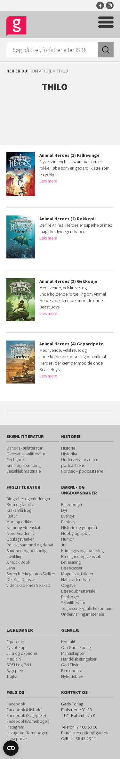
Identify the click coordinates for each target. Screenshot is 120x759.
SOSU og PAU (18, 665)
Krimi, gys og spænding (82, 550)
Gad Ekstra (71, 665)
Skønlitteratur (73, 602)
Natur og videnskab (24, 527)
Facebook (100, 5)
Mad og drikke (19, 522)
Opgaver (69, 585)
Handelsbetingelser (78, 659)
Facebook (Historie (23, 710)
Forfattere (40, 71)
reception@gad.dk (91, 733)
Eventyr (67, 516)
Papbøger (70, 597)
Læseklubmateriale (23, 471)
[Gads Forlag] (16, 26)
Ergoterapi (15, 642)
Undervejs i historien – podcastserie (81, 462)
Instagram (110, 5)
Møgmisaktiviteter (77, 574)
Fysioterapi (16, 647)
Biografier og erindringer (28, 499)
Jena (10, 568)
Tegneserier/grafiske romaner (87, 608)
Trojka (11, 676)
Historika (69, 454)
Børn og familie (20, 504)
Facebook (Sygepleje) (26, 715)
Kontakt (68, 642)
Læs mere (48, 181)
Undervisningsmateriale (82, 614)
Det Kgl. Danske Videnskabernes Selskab (28, 582)
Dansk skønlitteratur (24, 448)
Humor (67, 539)
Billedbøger (71, 504)
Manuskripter (72, 653)
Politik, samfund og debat (29, 545)
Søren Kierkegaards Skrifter (30, 574)
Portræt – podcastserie (82, 471)
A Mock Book (18, 562)
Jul (63, 545)
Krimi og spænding (23, 465)
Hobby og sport (75, 533)
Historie (68, 448)
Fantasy (68, 522)
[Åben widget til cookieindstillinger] (11, 748)
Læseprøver (17, 738)
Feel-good (15, 459)
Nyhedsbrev (72, 676)
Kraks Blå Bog (18, 510)
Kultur (11, 516)
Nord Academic (20, 533)
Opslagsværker (20, 539)
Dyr (64, 510)
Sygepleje (15, 670)
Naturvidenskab (75, 579)
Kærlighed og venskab (81, 556)
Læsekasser (71, 568)
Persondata (71, 670)
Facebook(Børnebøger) (27, 721)
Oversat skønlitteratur (25, 454)
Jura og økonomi (21, 653)
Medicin (13, 659)
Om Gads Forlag (76, 647)
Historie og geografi (79, 527)
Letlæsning (71, 562)
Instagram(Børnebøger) (27, 733)
